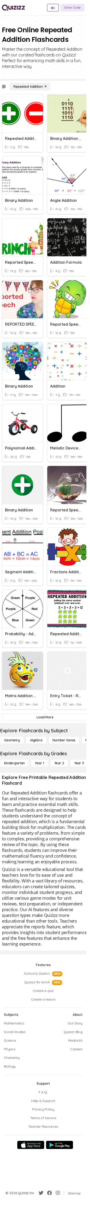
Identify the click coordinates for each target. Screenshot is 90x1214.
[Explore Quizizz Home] (13, 8)
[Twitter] (41, 1193)
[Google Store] (59, 1145)
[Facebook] (49, 1193)
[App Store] (30, 1145)
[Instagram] (58, 1193)
